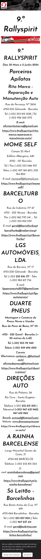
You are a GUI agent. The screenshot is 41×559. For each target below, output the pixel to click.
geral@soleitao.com (25, 526)
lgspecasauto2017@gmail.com (20, 288)
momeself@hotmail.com (24, 179)
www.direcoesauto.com (25, 421)
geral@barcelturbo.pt (25, 226)
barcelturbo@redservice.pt (20, 230)
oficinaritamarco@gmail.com (20, 126)
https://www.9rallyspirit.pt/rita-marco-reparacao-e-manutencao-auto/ (20, 135)
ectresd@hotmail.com (25, 418)
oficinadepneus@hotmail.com (21, 363)
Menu (37, 5)
